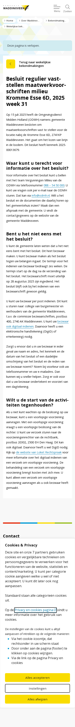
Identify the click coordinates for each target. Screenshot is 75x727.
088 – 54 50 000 (54, 185)
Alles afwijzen (37, 699)
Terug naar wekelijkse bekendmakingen (35, 64)
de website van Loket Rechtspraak (39, 452)
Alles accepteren (37, 678)
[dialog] (37, 623)
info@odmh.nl (41, 195)
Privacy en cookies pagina (34, 610)
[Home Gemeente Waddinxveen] (16, 8)
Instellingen (37, 688)
